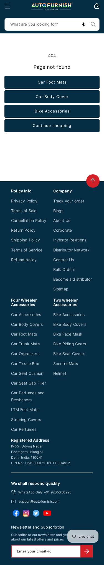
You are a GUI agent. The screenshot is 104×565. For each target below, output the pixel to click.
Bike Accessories (52, 111)
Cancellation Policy (28, 220)
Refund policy (24, 259)
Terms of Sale (24, 210)
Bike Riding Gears (69, 343)
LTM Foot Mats (25, 409)
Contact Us (63, 259)
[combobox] (52, 24)
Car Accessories (26, 314)
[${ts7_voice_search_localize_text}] (83, 24)
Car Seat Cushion (27, 373)
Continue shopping (52, 125)
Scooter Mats (65, 363)
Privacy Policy (24, 201)
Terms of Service (26, 250)
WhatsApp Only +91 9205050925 (45, 492)
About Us (61, 220)
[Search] (93, 24)
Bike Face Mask (68, 334)
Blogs (58, 210)
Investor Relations (70, 240)
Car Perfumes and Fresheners (28, 396)
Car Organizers (25, 353)
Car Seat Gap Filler (28, 383)
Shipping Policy (25, 240)
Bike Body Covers (69, 324)
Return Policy (23, 230)
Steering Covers (26, 419)
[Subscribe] (86, 551)
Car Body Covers (27, 324)
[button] (7, 6)
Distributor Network (71, 250)
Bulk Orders (64, 269)
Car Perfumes (23, 429)
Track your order (68, 201)
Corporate (62, 230)
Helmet (59, 373)
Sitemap (61, 289)
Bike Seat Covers (69, 353)
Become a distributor (72, 279)
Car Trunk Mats (25, 343)
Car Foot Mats (52, 82)
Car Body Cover (52, 96)
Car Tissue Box (25, 363)
